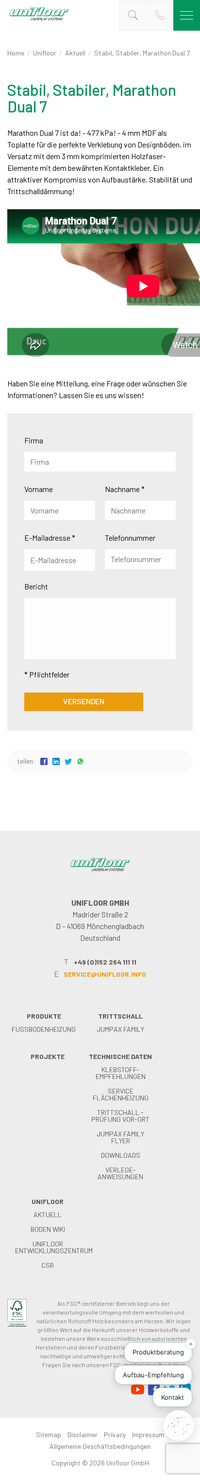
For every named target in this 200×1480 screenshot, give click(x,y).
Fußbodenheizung (44, 1029)
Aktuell (75, 53)
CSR (47, 1265)
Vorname (38, 488)
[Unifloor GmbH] (38, 19)
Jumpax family (120, 1029)
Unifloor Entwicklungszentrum (54, 1247)
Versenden (83, 701)
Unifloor (44, 53)
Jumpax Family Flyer (120, 1137)
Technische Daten (120, 1056)
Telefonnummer (130, 537)
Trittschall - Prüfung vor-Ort (120, 1115)
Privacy (115, 1434)
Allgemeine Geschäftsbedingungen (100, 1446)
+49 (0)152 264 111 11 (105, 962)
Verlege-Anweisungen (120, 1173)
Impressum (148, 1434)
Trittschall (120, 1016)
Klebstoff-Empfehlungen (121, 1072)
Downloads (120, 1155)
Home (15, 53)
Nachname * (125, 488)
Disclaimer (82, 1434)
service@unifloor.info (105, 974)
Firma (33, 440)
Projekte (48, 1056)
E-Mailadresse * (49, 537)
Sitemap (48, 1434)
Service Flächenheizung (121, 1094)
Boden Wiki (48, 1229)
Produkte (44, 1016)
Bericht (36, 586)
